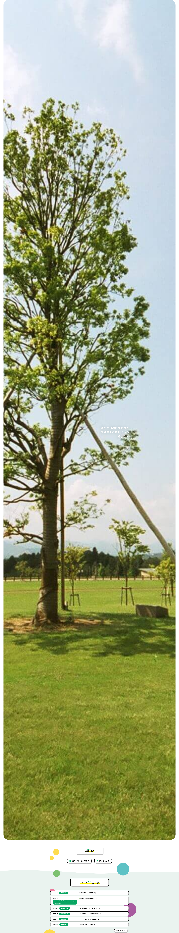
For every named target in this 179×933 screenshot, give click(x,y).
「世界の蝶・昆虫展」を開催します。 (88, 924)
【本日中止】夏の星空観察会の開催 (87, 893)
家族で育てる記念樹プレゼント (87, 898)
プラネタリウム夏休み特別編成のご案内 (89, 919)
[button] (89, 850)
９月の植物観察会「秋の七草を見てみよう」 (90, 908)
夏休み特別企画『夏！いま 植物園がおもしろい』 (91, 914)
